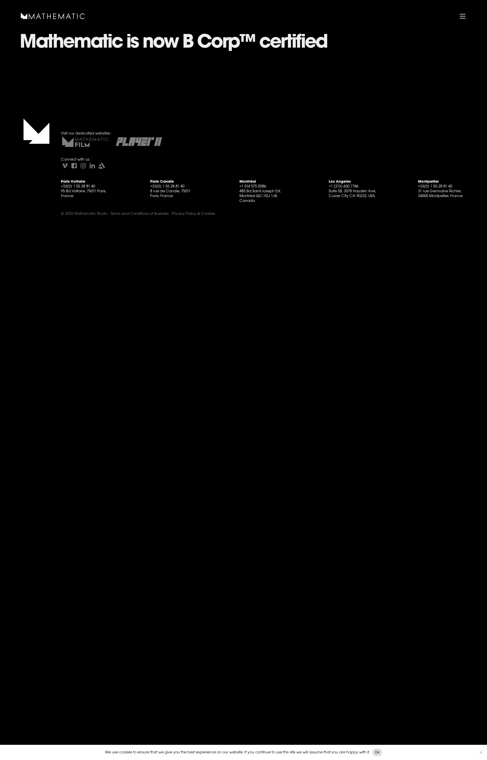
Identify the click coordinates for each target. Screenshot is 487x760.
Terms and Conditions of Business (140, 213)
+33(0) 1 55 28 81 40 (78, 186)
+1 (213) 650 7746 (343, 186)
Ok (377, 752)
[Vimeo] (65, 166)
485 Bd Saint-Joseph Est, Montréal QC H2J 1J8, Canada (260, 195)
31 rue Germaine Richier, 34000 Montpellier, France (440, 193)
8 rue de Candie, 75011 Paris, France (170, 193)
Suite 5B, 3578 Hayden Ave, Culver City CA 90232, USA (352, 193)
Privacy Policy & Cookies (193, 213)
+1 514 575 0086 (252, 186)
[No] (480, 752)
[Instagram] (83, 166)
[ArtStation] (101, 166)
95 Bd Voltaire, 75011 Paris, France (83, 193)
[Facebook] (74, 166)
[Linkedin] (92, 166)
